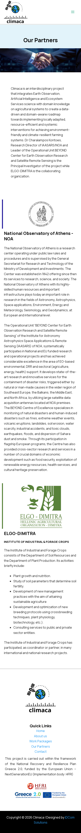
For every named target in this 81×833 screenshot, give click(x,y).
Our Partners (40, 746)
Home (40, 731)
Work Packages (40, 741)
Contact (41, 751)
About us (40, 736)
